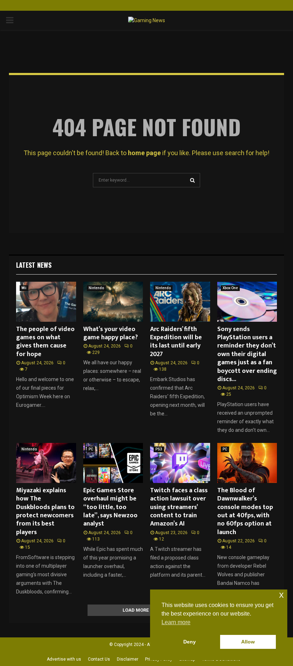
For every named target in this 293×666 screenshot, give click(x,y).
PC (91, 449)
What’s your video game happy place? (110, 333)
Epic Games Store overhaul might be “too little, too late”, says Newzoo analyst (110, 507)
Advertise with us (64, 659)
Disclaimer (127, 659)
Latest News (33, 265)
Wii (23, 288)
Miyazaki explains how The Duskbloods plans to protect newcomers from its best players (45, 511)
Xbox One (230, 288)
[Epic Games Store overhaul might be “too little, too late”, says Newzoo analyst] (113, 463)
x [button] (281, 594)
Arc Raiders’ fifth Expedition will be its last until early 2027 (176, 342)
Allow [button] (248, 642)
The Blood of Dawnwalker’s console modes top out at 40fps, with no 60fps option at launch (245, 511)
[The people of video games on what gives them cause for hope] (46, 302)
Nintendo (96, 288)
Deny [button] (189, 642)
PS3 (158, 449)
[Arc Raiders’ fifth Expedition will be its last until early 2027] (180, 302)
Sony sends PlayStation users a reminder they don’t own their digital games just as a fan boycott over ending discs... (247, 354)
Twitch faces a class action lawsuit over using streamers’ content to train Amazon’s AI (179, 507)
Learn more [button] (176, 622)
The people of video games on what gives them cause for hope (45, 342)
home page (144, 153)
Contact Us (99, 659)
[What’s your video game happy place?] (113, 302)
